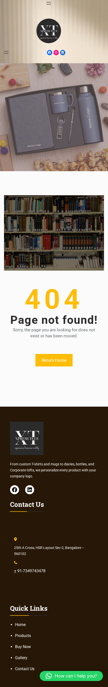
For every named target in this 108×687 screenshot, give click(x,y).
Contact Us (24, 668)
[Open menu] (48, 3)
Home (20, 624)
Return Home (54, 360)
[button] (71, 676)
